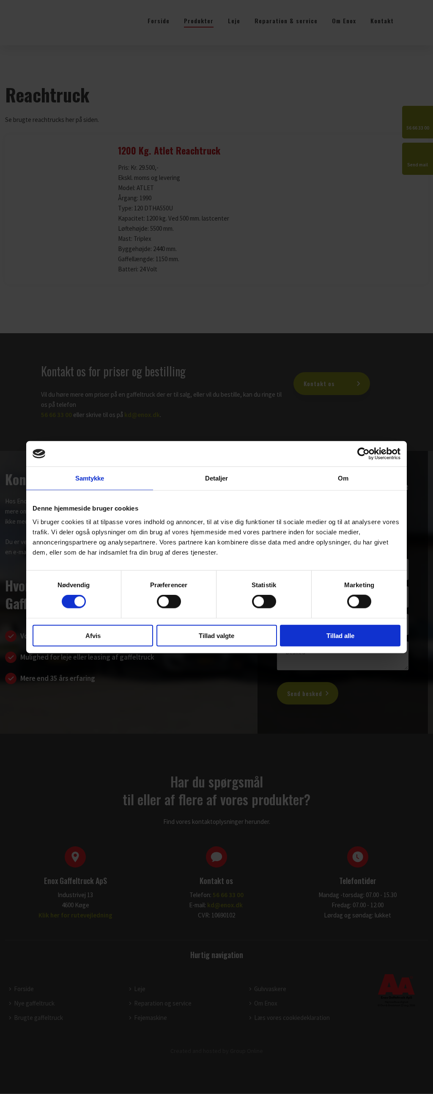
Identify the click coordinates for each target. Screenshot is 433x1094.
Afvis (93, 635)
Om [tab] (343, 478)
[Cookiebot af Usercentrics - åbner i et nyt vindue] (363, 454)
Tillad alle (340, 635)
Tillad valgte (216, 635)
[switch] (169, 601)
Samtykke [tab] (89, 478)
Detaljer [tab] (216, 478)
